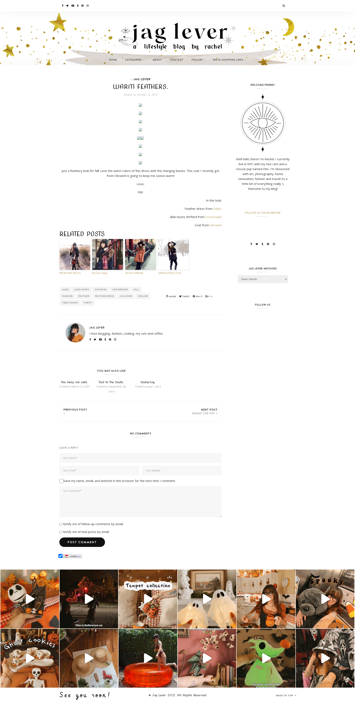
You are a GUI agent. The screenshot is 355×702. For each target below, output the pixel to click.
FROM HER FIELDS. (70, 273)
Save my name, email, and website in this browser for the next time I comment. (119, 481)
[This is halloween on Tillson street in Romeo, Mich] (89, 599)
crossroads (120, 289)
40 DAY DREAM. (134, 273)
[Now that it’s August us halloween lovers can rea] (148, 658)
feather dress (104, 296)
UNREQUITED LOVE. (170, 273)
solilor (143, 296)
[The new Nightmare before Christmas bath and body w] (29, 599)
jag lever (126, 296)
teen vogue (70, 302)
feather (83, 296)
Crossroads (213, 217)
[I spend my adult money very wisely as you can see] (325, 599)
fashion (67, 296)
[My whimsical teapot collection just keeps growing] (148, 599)
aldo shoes (81, 289)
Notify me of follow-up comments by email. (93, 524)
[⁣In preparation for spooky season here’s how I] (207, 599)
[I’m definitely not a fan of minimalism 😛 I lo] (207, 658)
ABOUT (157, 59)
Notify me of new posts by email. (86, 532)
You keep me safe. (74, 382)
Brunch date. (100, 273)
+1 (210, 296)
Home (113, 59)
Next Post (205, 411)
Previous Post (75, 409)
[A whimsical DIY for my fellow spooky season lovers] (89, 658)
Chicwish (216, 225)
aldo (65, 289)
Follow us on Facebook (263, 213)
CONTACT (176, 59)
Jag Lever (142, 79)
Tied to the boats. (111, 382)
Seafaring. (148, 382)
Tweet (186, 296)
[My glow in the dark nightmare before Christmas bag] (266, 658)
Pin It (199, 296)
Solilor (217, 209)
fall (136, 289)
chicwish (101, 289)
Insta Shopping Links (228, 59)
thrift (87, 302)
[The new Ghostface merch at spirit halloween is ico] (325, 658)
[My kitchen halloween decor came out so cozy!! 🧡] (266, 599)
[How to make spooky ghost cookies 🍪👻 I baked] (29, 658)
